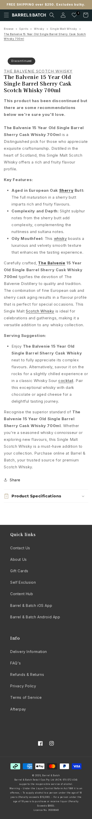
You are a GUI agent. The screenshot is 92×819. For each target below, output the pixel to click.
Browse (9, 28)
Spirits (23, 28)
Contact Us (20, 548)
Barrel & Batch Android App (35, 617)
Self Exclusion (23, 582)
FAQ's (15, 663)
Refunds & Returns (27, 674)
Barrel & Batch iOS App (31, 605)
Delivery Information (28, 651)
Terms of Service (26, 697)
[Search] (51, 15)
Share (15, 480)
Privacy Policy (23, 686)
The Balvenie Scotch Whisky (38, 71)
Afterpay (18, 709)
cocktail (65, 380)
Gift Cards (19, 571)
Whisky (39, 28)
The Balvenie (51, 263)
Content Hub (21, 594)
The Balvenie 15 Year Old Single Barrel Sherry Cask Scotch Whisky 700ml (45, 36)
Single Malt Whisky (63, 28)
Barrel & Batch (51, 775)
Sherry (66, 190)
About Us (18, 559)
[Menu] (6, 15)
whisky (60, 238)
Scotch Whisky (40, 311)
